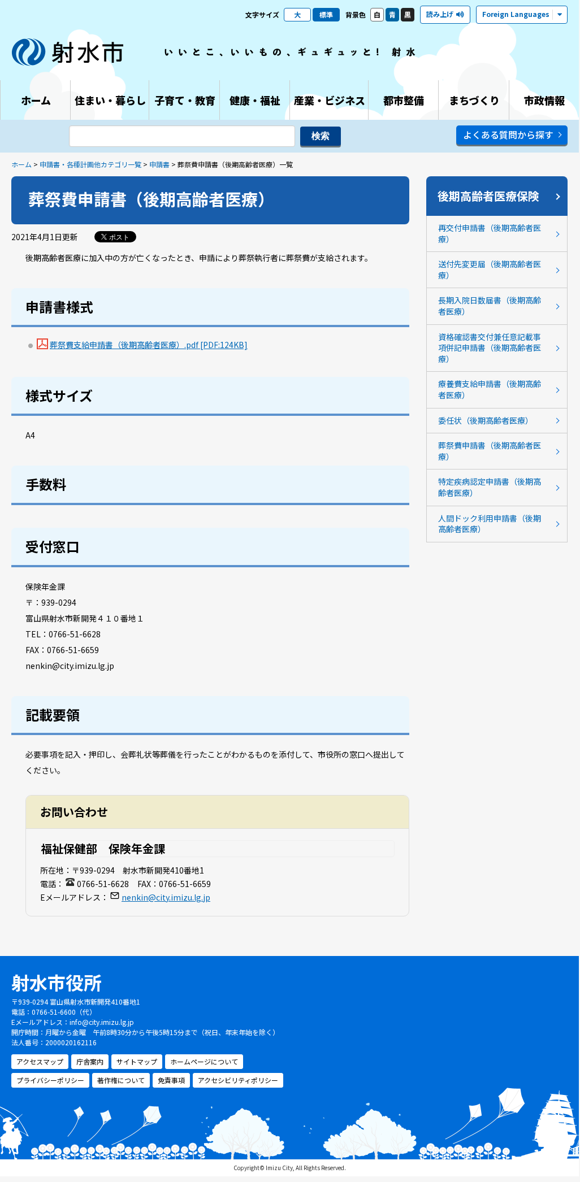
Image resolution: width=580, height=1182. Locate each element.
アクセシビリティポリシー (238, 1080)
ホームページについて (204, 1061)
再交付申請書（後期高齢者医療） (489, 233)
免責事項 (171, 1080)
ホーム (21, 164)
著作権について (121, 1080)
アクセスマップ (39, 1061)
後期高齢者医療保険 (488, 196)
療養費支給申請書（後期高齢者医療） (489, 389)
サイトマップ (136, 1061)
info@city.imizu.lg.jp (102, 1022)
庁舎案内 (89, 1061)
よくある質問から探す (508, 134)
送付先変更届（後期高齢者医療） (489, 269)
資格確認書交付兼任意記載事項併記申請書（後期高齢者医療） (489, 347)
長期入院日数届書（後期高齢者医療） (489, 305)
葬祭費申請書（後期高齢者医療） (489, 451)
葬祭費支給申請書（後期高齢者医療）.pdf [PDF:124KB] (149, 344)
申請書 (159, 164)
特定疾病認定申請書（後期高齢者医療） (489, 487)
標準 (326, 14)
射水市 (67, 52)
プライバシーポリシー (50, 1080)
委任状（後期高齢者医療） (485, 420)
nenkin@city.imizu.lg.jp (166, 897)
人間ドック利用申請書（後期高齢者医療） (489, 523)
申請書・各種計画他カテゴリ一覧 (90, 164)
